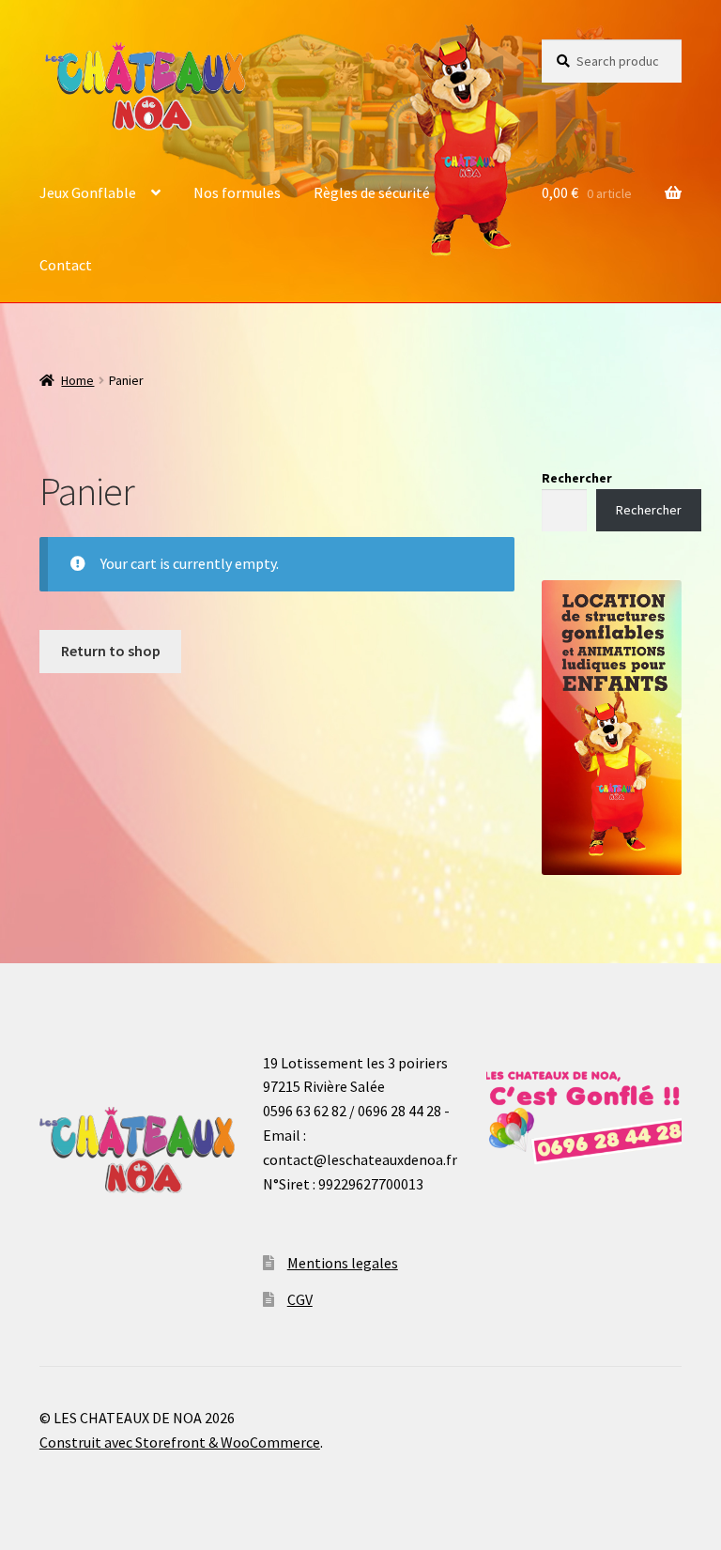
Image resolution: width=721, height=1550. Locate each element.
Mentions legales (342, 1262)
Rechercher (577, 477)
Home (77, 380)
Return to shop (111, 650)
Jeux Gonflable (87, 192)
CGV (300, 1299)
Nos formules (237, 192)
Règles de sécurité (372, 192)
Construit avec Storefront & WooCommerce (179, 1442)
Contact (65, 264)
